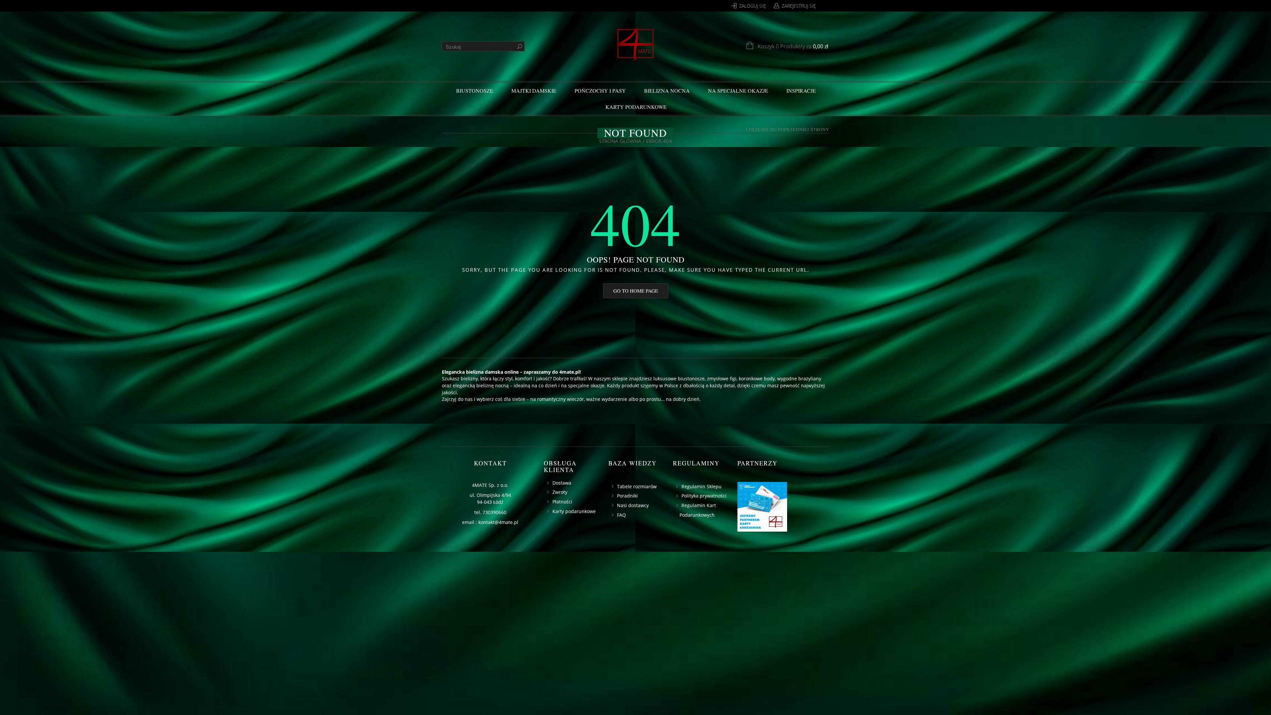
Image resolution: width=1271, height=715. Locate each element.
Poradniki (627, 496)
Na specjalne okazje (738, 90)
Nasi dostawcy (633, 505)
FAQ (621, 515)
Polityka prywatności (704, 496)
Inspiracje (801, 90)
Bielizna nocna (667, 90)
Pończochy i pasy (600, 90)
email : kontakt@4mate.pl (490, 522)
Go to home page (635, 290)
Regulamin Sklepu (702, 486)
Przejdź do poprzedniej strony (789, 129)
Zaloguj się (752, 6)
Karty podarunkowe (636, 106)
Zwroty (559, 492)
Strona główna (620, 141)
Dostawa (561, 483)
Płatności (562, 502)
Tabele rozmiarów (637, 486)
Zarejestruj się (799, 6)
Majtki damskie (533, 90)
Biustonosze (474, 90)
